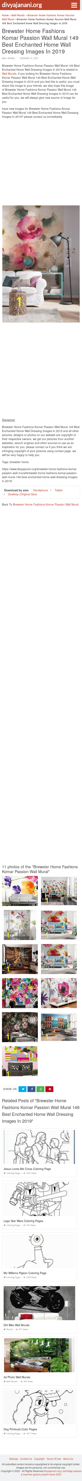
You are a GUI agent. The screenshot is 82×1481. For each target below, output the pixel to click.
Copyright (39, 1458)
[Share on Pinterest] (49, 1089)
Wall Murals (8, 58)
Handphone (40, 490)
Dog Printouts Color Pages (20, 1429)
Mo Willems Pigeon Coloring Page (25, 1273)
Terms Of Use (54, 1458)
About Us (68, 1458)
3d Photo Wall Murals (17, 1377)
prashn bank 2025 (51, 1474)
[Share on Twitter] (22, 1089)
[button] (74, 5)
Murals (9, 1329)
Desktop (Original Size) (22, 494)
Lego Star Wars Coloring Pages (23, 1221)
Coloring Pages (13, 1173)
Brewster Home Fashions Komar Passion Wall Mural (46, 504)
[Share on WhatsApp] (40, 1089)
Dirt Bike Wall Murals (16, 1325)
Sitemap (13, 1458)
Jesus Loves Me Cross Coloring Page (27, 1169)
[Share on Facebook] (31, 1089)
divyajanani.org (22, 4)
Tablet (58, 490)
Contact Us (26, 1458)
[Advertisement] (41, 163)
